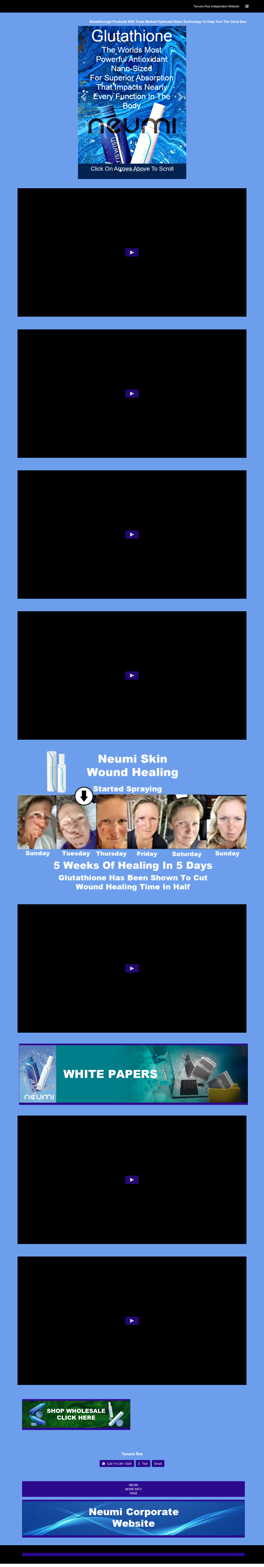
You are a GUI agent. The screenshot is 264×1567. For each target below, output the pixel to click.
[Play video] (132, 252)
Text (144, 1463)
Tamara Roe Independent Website (216, 6)
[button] (83, 134)
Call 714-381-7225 (118, 1463)
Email (158, 1463)
